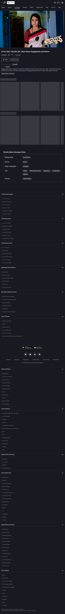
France (4, 591)
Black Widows (6, 503)
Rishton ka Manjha (7, 322)
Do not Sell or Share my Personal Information (32, 364)
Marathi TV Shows (7, 203)
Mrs (3, 432)
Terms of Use (45, 360)
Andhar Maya (6, 490)
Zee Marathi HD (6, 469)
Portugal (5, 606)
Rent (59, 7)
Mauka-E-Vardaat (7, 334)
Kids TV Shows (6, 405)
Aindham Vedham (7, 496)
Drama (8, 66)
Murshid (4, 481)
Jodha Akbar (5, 273)
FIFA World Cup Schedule (8, 588)
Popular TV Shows (5, 369)
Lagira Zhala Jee (6, 303)
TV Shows (17, 7)
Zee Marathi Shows (7, 255)
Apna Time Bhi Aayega (8, 279)
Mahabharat (5, 374)
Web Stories (5, 579)
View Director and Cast (7, 74)
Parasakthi (5, 445)
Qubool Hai (5, 285)
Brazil (4, 603)
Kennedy (5, 420)
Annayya (4, 54)
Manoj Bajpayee (6, 542)
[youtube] (39, 355)
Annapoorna (5, 396)
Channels (7, 360)
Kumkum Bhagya (6, 384)
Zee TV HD (5, 463)
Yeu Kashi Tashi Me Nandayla (9, 300)
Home (3, 7)
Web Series (39, 7)
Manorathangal (6, 487)
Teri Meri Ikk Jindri (7, 288)
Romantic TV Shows (7, 227)
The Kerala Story (6, 438)
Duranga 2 (5, 506)
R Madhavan (5, 530)
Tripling (4, 518)
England (4, 600)
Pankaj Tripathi (6, 545)
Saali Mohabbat (6, 417)
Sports (10, 7)
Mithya (4, 509)
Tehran (4, 423)
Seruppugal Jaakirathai (8, 493)
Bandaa (4, 448)
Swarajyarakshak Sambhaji (9, 313)
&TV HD (4, 466)
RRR (3, 451)
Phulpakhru (5, 310)
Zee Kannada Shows (7, 258)
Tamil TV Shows (6, 206)
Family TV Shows (6, 230)
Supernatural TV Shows (8, 239)
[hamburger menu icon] (62, 2)
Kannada (14, 63)
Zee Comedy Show (7, 331)
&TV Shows (5, 251)
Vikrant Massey (6, 533)
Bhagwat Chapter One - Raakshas (10, 414)
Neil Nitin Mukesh (7, 554)
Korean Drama (6, 402)
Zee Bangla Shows (7, 264)
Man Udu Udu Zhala (7, 306)
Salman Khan (6, 539)
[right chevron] (2, 97)
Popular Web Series (6, 473)
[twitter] (34, 355)
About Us (16, 360)
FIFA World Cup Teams (8, 585)
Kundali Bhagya (6, 387)
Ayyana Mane (6, 478)
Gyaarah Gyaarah (7, 484)
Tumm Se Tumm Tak (7, 377)
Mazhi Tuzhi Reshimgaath (9, 297)
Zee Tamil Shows (6, 261)
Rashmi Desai (6, 567)
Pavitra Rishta (6, 282)
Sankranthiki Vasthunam (8, 426)
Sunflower (5, 515)
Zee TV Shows (6, 248)
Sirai (4, 435)
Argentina (5, 597)
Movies (25, 7)
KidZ (47, 7)
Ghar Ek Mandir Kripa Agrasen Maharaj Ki (12, 337)
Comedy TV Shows (7, 233)
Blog (4, 576)
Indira (4, 399)
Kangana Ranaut (6, 564)
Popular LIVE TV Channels (7, 455)
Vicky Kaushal (6, 548)
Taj (3, 512)
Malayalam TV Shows (8, 212)
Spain (4, 594)
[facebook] (25, 355)
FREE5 (31, 7)
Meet (4, 325)
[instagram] (29, 355)
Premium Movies (5, 409)
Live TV (53, 7)
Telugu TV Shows (6, 209)
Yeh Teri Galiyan (6, 276)
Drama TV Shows (7, 224)
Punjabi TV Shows (7, 215)
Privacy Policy (35, 360)
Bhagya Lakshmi (6, 328)
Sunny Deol (5, 551)
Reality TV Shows (6, 236)
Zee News (5, 460)
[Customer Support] (58, 2)
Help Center (25, 360)
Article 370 (5, 441)
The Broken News (7, 500)
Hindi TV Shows (6, 200)
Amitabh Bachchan (7, 561)
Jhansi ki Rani (6, 380)
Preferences (55, 360)
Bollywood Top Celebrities (7, 525)
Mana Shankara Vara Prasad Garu (11, 429)
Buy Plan (11, 2)
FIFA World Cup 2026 (7, 582)
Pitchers (4, 521)
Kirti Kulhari (5, 557)
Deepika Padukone (7, 536)
